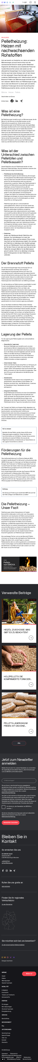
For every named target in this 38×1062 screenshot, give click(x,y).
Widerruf (29, 973)
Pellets (17, 92)
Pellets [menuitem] (4, 978)
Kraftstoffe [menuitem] (5, 992)
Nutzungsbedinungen (8, 1057)
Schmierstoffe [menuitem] (6, 997)
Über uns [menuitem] (4, 1037)
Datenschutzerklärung (8, 793)
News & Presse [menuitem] (6, 1035)
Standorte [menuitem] (4, 1042)
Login (25, 2)
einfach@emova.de (7, 863)
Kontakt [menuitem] (4, 1040)
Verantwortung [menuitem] (6, 1033)
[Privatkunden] (8, 2)
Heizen (11, 92)
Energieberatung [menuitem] (6, 1011)
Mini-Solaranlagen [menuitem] (7, 1006)
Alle (19, 743)
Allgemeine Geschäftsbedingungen (11, 1055)
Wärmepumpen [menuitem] (6, 980)
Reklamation (27, 1057)
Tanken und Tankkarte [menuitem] (8, 995)
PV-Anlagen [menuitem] (5, 1004)
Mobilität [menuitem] (5, 986)
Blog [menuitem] (3, 1026)
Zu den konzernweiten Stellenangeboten (13, 945)
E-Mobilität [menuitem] (5, 990)
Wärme (4, 92)
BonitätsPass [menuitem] (5, 1018)
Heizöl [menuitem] (3, 976)
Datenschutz (14, 1053)
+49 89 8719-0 (6, 861)
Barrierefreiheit (27, 1059)
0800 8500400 (6, 886)
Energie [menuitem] (4, 1000)
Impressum (5, 1053)
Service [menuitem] (4, 1015)
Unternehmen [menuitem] (6, 1029)
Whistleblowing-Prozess (13, 1059)
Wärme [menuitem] (4, 972)
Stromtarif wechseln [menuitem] (7, 1009)
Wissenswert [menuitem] (6, 1022)
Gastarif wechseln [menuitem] (7, 983)
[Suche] (30, 3)
